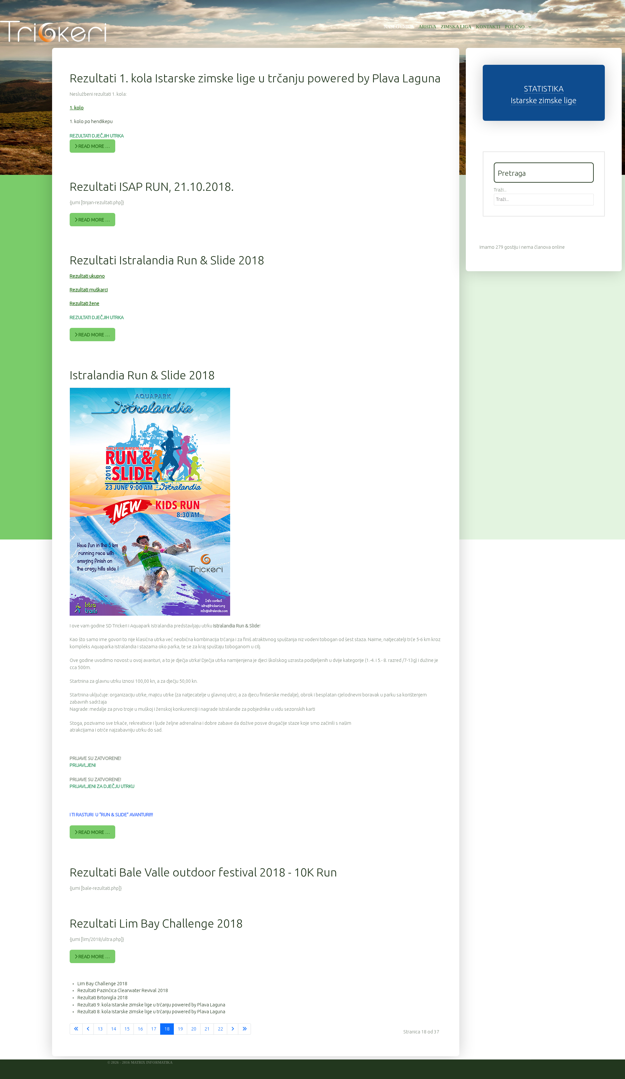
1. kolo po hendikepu (91, 121)
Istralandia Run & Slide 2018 (142, 375)
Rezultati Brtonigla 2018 (102, 997)
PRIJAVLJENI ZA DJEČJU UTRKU (102, 786)
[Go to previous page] (88, 1029)
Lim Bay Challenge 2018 (102, 983)
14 (113, 1028)
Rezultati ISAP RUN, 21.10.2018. (152, 186)
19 (180, 1028)
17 (153, 1028)
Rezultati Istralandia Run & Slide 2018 (167, 260)
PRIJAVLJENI (83, 765)
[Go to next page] (232, 1029)
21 (207, 1028)
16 (140, 1028)
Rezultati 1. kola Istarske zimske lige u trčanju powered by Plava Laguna (255, 78)
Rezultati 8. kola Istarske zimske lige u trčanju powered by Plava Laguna (151, 1011)
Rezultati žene (84, 303)
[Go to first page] (76, 1029)
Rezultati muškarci (89, 289)
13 (100, 1028)
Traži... (500, 189)
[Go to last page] (244, 1029)
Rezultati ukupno (87, 276)
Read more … (93, 146)
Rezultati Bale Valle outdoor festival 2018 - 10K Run (203, 872)
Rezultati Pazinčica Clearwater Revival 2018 (122, 990)
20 (193, 1028)
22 (220, 1028)
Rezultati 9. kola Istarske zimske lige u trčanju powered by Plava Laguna (151, 1004)
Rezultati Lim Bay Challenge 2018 (156, 923)
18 (167, 1028)
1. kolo (77, 107)
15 (127, 1028)
